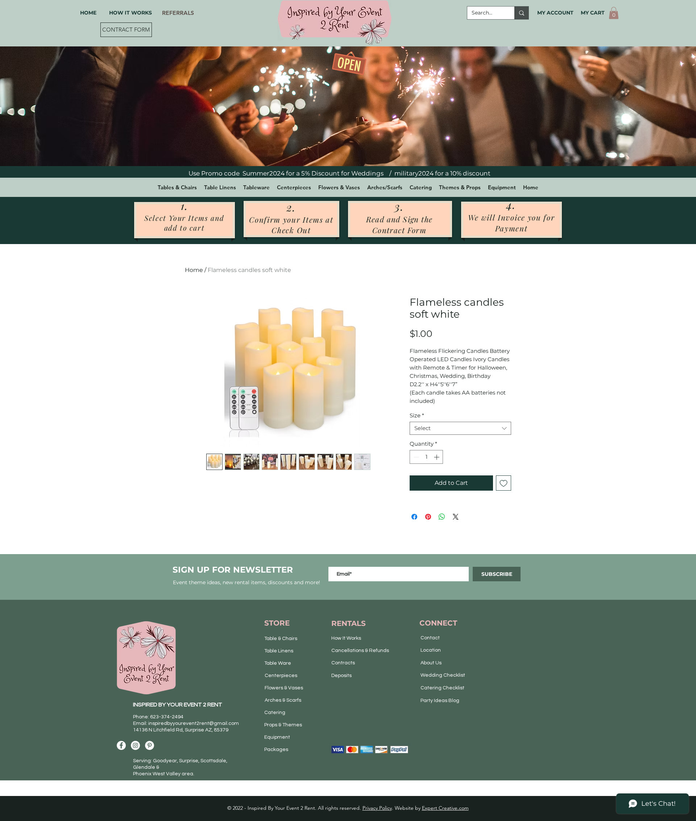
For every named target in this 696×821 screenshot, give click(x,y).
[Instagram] (135, 745)
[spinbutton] (426, 457)
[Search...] (521, 13)
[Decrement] (415, 457)
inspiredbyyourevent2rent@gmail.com (193, 723)
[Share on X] (455, 516)
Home (194, 270)
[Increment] (437, 457)
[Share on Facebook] (414, 516)
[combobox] (460, 428)
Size (417, 415)
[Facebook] (121, 745)
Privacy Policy (377, 808)
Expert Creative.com (445, 808)
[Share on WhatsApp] (442, 516)
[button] (614, 13)
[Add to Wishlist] (503, 483)
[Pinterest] (149, 745)
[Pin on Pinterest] (428, 516)
